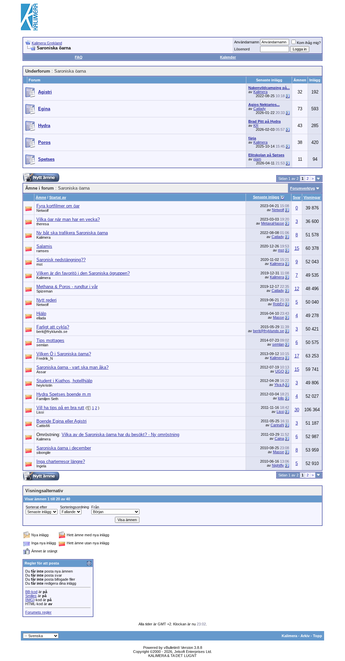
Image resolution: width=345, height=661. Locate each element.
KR (255, 125)
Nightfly (278, 465)
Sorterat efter (36, 507)
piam (257, 159)
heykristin (44, 385)
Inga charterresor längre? (60, 461)
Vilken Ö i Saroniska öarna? (63, 353)
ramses (42, 251)
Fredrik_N (44, 358)
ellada (41, 318)
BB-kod (31, 592)
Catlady (259, 109)
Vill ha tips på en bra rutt (60, 407)
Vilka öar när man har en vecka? (68, 219)
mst (281, 250)
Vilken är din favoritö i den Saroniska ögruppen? (83, 273)
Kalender (228, 57)
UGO (279, 371)
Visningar (312, 197)
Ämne (41, 197)
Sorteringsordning (74, 507)
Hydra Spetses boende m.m (63, 394)
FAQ (79, 57)
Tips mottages (50, 340)
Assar (41, 372)
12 (296, 288)
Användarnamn (246, 42)
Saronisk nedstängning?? (61, 259)
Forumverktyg (302, 188)
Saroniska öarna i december (63, 448)
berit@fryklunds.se (51, 331)
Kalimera (260, 92)
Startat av (57, 197)
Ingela (41, 466)
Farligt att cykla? (52, 326)
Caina (279, 438)
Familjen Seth (47, 399)
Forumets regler (38, 612)
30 (296, 409)
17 (296, 355)
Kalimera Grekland (47, 43)
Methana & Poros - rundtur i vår (67, 286)
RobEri (278, 304)
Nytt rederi (46, 300)
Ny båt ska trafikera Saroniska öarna (72, 232)
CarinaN (277, 425)
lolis (281, 398)
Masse (278, 317)
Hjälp (41, 313)
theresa (42, 224)
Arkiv (305, 636)
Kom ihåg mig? (309, 43)
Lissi (40, 412)
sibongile (43, 453)
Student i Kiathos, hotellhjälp (64, 380)
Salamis (44, 246)
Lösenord (242, 49)
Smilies (31, 596)
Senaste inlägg (266, 197)
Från (95, 507)
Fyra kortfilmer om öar (58, 205)
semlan (42, 345)
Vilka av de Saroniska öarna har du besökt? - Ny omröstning (120, 434)
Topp (317, 636)
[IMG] (29, 600)
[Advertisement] (201, 17)
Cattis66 (43, 426)
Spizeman (44, 291)
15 (296, 248)
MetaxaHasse (272, 223)
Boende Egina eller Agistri (61, 421)
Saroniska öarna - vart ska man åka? (72, 367)
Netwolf (42, 210)
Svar (297, 197)
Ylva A (279, 385)
